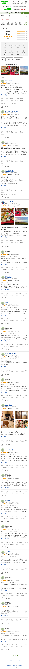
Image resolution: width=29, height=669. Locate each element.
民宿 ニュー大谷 (5, 16)
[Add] (26, 16)
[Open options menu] (27, 80)
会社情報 (9, 665)
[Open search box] (3, 59)
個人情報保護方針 (17, 665)
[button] (5, 70)
